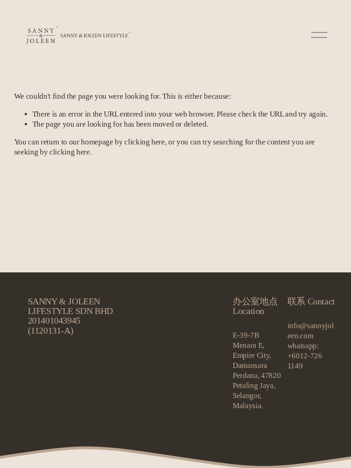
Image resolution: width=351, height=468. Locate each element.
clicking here (144, 142)
